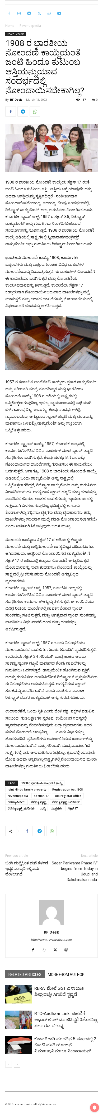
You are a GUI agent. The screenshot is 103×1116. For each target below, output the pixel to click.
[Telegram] (29, 13)
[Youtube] (59, 13)
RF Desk (16, 99)
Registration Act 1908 (67, 789)
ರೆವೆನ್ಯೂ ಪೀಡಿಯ (16, 802)
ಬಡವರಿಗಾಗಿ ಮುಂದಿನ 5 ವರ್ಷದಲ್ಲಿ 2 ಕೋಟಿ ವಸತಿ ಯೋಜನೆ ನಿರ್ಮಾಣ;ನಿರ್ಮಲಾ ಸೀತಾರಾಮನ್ (65, 1044)
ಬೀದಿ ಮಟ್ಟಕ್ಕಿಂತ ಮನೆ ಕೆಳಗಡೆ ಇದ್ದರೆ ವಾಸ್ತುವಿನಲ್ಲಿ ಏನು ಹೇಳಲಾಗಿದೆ (26, 869)
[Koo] (46, 950)
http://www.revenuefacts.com (51, 939)
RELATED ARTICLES (24, 974)
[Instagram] (19, 13)
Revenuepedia (30, 25)
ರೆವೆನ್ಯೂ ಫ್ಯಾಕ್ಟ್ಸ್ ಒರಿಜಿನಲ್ (65, 802)
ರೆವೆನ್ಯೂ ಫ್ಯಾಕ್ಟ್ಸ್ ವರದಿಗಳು (21, 808)
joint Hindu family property (27, 789)
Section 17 (41, 796)
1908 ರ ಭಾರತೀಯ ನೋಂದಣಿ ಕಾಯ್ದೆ (41, 783)
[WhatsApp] (49, 13)
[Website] (68, 950)
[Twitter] (39, 13)
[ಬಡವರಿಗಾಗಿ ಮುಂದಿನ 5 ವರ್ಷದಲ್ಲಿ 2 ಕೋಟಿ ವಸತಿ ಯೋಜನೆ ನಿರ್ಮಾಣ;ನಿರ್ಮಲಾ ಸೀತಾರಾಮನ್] (18, 1045)
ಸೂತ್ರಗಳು (56, 808)
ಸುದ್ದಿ (42, 808)
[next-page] (17, 1064)
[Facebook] (9, 13)
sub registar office (67, 796)
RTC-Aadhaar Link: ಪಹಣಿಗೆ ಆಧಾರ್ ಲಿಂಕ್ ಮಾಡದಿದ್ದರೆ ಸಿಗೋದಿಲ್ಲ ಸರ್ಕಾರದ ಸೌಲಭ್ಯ (65, 1019)
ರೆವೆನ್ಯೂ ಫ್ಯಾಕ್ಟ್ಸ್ (38, 802)
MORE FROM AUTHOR (66, 974)
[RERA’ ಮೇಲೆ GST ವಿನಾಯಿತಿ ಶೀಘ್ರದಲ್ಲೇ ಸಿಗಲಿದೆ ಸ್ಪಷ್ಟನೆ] (18, 994)
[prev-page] (8, 1064)
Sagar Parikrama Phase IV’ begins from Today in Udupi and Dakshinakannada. (75, 871)
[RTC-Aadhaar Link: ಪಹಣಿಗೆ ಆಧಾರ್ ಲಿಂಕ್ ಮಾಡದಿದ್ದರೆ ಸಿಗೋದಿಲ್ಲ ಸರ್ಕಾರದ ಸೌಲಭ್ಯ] (18, 1020)
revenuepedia (18, 796)
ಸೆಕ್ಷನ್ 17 (73, 808)
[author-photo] (51, 925)
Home (10, 25)
